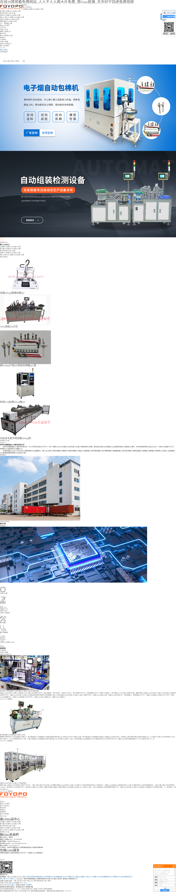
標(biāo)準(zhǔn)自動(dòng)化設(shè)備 (12, 17)
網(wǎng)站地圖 (14, 883)
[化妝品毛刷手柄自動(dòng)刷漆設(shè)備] (25, 420)
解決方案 (3, 33)
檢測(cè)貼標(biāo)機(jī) (12, 402)
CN (1, 47)
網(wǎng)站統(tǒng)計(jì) (15, 876)
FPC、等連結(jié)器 (6, 23)
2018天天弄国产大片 (24, 891)
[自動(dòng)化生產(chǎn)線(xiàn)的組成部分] (25, 765)
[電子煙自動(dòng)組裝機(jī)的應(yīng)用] (25, 717)
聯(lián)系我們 (4, 45)
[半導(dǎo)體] (73, 554)
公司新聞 (3, 39)
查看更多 (3, 455)
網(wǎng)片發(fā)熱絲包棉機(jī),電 (18, 365)
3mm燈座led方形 (9, 326)
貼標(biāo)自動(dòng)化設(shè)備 (10, 15)
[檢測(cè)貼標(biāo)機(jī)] (25, 383)
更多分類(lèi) (4, 257)
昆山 (42, 881)
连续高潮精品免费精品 (38, 891)
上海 (18, 881)
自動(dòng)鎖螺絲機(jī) (12, 293)
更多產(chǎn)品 (4, 832)
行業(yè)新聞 (4, 41)
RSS (21, 883)
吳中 (24, 881)
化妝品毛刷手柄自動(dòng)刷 (15, 438)
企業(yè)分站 (4, 883)
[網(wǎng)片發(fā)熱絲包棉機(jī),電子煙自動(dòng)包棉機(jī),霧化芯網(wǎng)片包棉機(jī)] (25, 347)
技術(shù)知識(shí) (5, 43)
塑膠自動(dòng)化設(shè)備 (8, 21)
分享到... (165, 19)
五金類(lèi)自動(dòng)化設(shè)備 (33, 9)
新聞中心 (3, 37)
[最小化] (174, 866)
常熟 (35, 881)
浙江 (21, 881)
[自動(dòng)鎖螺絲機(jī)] (25, 274)
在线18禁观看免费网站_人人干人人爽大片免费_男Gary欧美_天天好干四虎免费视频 (26, 889)
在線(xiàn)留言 (171, 18)
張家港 (39, 881)
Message (2, 859)
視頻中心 (3, 810)
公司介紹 (3, 27)
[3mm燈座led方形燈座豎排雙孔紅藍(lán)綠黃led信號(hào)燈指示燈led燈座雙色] (25, 309)
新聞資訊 (3, 812)
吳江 (46, 881)
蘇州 (49, 881)
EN (4, 47)
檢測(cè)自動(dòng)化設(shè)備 (9, 19)
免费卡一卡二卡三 (66, 891)
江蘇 (15, 881)
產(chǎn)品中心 (27, 7)
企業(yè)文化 (4, 29)
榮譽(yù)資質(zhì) (5, 31)
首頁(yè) (25, 5)
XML (25, 883)
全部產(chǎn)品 (4, 440)
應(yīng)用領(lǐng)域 (6, 35)
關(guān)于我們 (4, 25)
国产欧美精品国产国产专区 (8, 891)
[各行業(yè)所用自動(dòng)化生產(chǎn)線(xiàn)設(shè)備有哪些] (25, 672)
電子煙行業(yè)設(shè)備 (7, 13)
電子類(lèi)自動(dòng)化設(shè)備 (10, 11)
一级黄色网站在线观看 (52, 891)
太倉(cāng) (30, 881)
